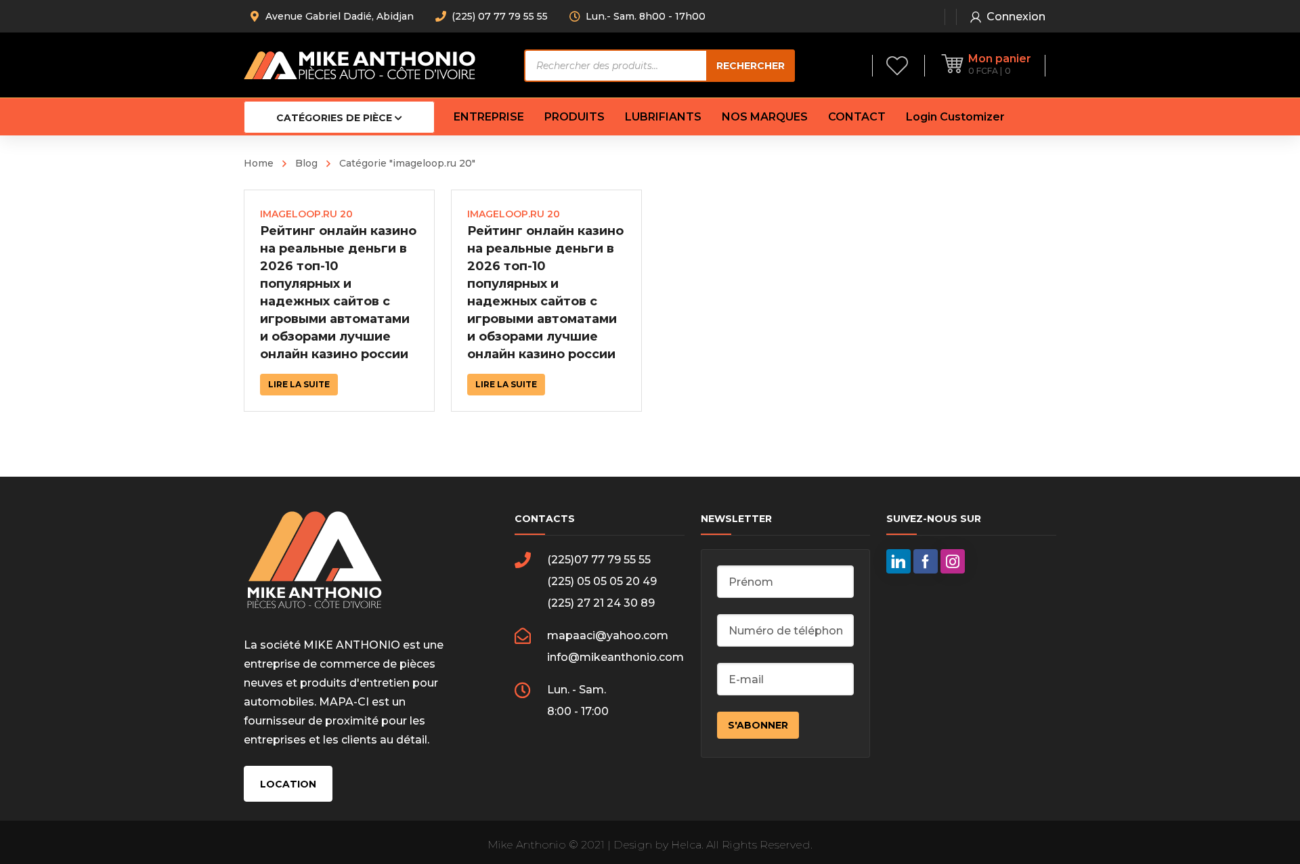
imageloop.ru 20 (306, 214)
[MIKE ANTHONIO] (359, 65)
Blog (306, 163)
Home (259, 163)
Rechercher (750, 66)
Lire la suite (299, 384)
